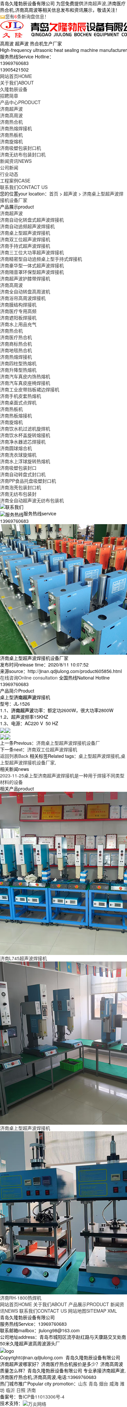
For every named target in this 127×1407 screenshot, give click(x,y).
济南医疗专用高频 (18, 311)
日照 (20, 1390)
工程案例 (15, 180)
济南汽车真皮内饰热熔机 (25, 376)
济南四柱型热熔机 (18, 363)
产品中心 (20, 102)
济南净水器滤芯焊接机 (23, 441)
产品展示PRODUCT (88, 1304)
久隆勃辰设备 (13, 89)
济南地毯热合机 (16, 350)
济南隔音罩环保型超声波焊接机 (32, 272)
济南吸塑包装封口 (18, 467)
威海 (114, 1383)
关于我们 (17, 82)
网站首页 (16, 76)
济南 (31, 1390)
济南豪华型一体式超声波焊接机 (32, 265)
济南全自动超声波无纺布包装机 (32, 500)
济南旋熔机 (11, 141)
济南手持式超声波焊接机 (25, 245)
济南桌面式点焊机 (18, 402)
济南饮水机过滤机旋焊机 (25, 428)
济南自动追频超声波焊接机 (27, 226)
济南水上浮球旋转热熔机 (25, 461)
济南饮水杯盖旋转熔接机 (25, 435)
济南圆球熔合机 (16, 448)
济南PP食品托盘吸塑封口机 (28, 480)
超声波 (70, 193)
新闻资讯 (16, 161)
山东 (82, 1383)
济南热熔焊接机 (16, 128)
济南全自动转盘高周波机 (25, 291)
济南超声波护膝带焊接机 (25, 278)
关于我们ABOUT (50, 1304)
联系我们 (24, 187)
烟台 (103, 1383)
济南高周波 (11, 115)
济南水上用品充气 (18, 324)
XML (112, 1310)
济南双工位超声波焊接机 (25, 239)
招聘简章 (9, 95)
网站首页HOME (16, 1304)
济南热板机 (11, 135)
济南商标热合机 (16, 343)
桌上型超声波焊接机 (99, 756)
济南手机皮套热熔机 (20, 396)
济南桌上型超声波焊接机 (25, 232)
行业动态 (9, 174)
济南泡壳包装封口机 (20, 487)
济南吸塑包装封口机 (20, 148)
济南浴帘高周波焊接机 (23, 298)
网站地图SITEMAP (87, 1310)
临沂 (10, 1390)
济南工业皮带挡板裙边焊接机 (29, 389)
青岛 (93, 1383)
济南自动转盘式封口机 (23, 474)
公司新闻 (9, 167)
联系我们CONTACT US (43, 1310)
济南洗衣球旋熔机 (18, 454)
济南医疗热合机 (16, 337)
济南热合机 (11, 121)
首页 (53, 193)
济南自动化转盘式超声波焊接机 (32, 219)
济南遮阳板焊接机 (18, 317)
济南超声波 (94, 3)
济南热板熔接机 (16, 415)
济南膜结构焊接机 (18, 304)
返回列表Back (14, 756)
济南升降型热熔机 (18, 370)
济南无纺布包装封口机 (23, 154)
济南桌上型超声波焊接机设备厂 (68, 743)
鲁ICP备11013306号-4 (41, 1396)
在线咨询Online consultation (29, 677)
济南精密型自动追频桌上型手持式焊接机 (41, 259)
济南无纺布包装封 (18, 494)
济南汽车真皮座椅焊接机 (25, 383)
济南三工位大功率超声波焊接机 (32, 252)
